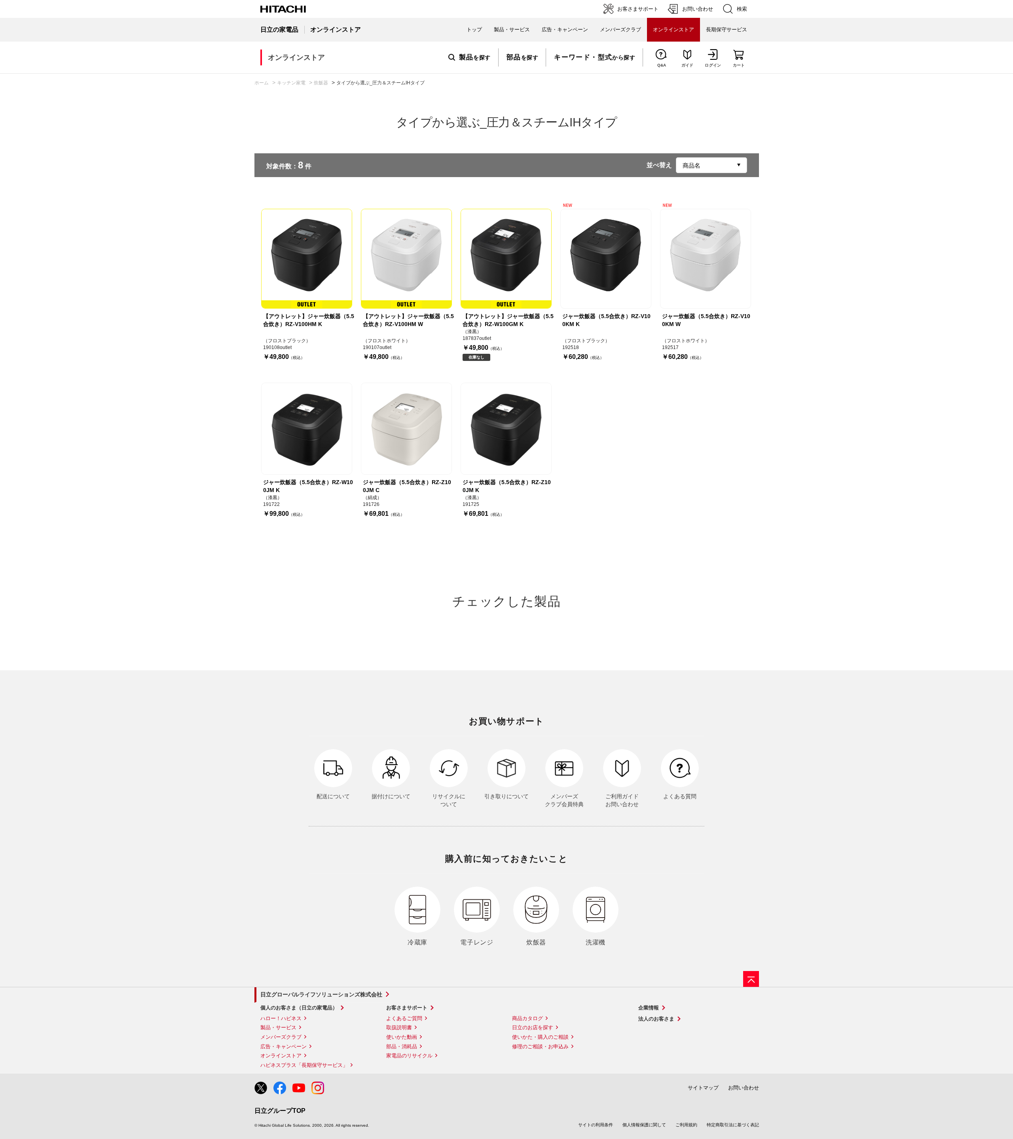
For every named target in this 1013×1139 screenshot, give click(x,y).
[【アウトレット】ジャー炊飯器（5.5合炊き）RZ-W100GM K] (506, 259)
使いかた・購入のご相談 (540, 1037)
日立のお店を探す (532, 1027)
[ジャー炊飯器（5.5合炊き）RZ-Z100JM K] (506, 429)
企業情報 (648, 1008)
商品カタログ (527, 1018)
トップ (474, 29)
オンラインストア (281, 1056)
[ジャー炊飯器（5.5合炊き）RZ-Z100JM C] (406, 429)
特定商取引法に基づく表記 (733, 1124)
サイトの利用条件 (595, 1124)
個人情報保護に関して (644, 1124)
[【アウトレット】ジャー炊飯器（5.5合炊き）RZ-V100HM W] (406, 259)
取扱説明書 (399, 1027)
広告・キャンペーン (283, 1046)
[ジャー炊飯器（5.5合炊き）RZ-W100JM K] (306, 429)
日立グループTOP (279, 1110)
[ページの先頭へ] (751, 979)
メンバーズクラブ (620, 29)
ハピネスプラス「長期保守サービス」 (304, 1065)
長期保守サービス (726, 29)
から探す (594, 57)
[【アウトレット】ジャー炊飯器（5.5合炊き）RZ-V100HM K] (306, 259)
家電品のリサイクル (409, 1056)
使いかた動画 (401, 1037)
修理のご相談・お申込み (540, 1046)
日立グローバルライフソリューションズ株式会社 (321, 994)
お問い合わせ (743, 1088)
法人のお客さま (656, 1019)
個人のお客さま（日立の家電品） (299, 1008)
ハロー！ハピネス (281, 1018)
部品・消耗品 (401, 1046)
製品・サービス (278, 1027)
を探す (475, 57)
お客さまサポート (406, 1008)
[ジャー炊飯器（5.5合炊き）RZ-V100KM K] (605, 259)
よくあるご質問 (404, 1018)
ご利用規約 (686, 1124)
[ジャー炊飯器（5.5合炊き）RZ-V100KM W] (705, 259)
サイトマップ (703, 1088)
